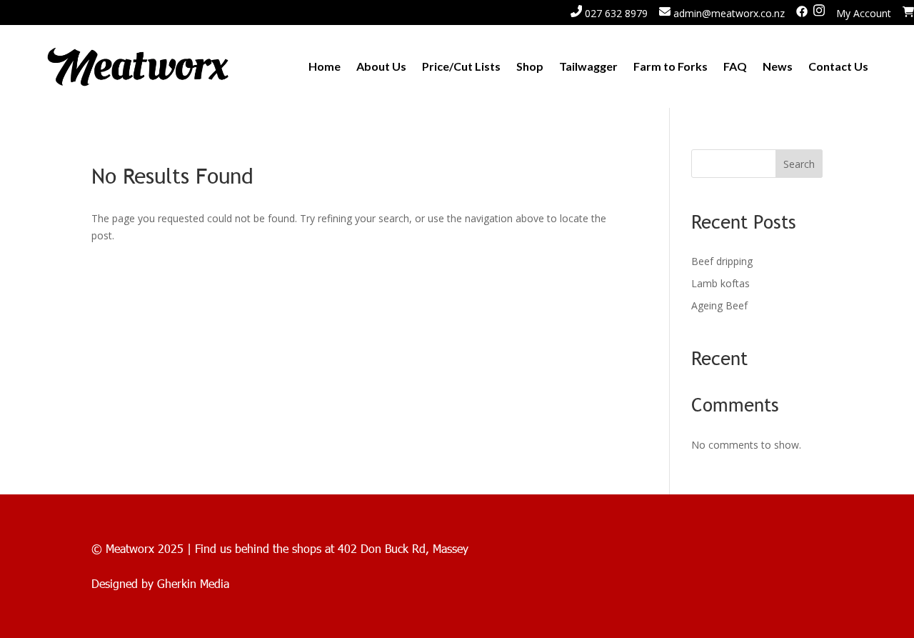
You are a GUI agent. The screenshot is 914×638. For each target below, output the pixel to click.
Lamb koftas (720, 283)
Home (324, 66)
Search (799, 164)
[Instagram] (819, 13)
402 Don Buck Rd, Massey (403, 548)
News (778, 66)
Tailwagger (588, 66)
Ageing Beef (719, 305)
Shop (529, 66)
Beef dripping (722, 261)
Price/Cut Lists (461, 66)
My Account (863, 13)
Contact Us (838, 66)
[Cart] (908, 13)
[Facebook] (802, 13)
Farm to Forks (670, 66)
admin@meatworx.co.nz (728, 13)
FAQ (735, 66)
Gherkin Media (193, 583)
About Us (381, 66)
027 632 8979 (615, 13)
